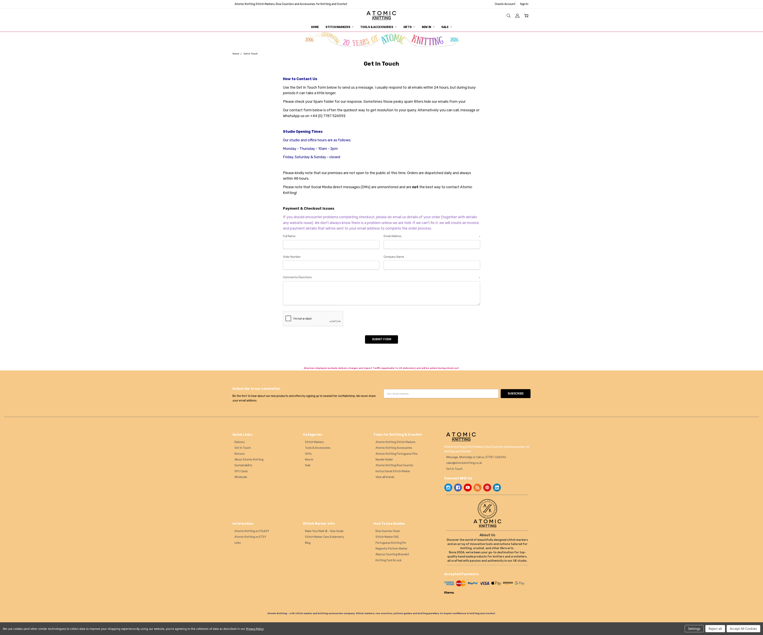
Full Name (289, 236)
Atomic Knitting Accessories (394, 448)
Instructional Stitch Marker (393, 471)
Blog (308, 543)
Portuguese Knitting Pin (391, 543)
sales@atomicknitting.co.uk (464, 463)
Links (237, 543)
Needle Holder (384, 459)
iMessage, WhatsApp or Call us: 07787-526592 (476, 457)
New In (427, 27)
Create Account (505, 4)
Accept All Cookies (743, 628)
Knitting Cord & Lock (389, 560)
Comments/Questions (381, 277)
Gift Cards (241, 471)
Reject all (715, 628)
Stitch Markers (338, 27)
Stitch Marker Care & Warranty (324, 537)
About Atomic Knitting (248, 459)
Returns (239, 454)
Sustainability (243, 465)
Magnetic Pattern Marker (392, 548)
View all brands (385, 477)
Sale (445, 27)
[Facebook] (458, 488)
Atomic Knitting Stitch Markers (395, 442)
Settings (694, 628)
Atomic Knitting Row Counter (394, 465)
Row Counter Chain (388, 531)
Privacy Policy (254, 629)
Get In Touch (242, 448)
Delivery (239, 442)
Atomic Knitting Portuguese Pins (397, 454)
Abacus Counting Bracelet (392, 554)
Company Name (394, 257)
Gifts (407, 27)
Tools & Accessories (377, 27)
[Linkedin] (497, 488)
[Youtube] (468, 488)
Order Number (292, 257)
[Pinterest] (487, 488)
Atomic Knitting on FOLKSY (251, 531)
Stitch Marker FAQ (387, 537)
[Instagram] (448, 488)
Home (315, 27)
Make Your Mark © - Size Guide (324, 531)
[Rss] (477, 488)
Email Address (432, 236)
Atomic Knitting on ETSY (250, 537)
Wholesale (240, 477)
